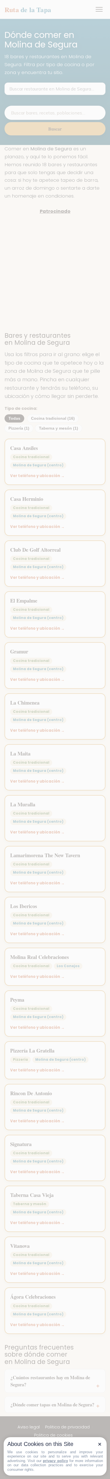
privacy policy (55, 1461)
